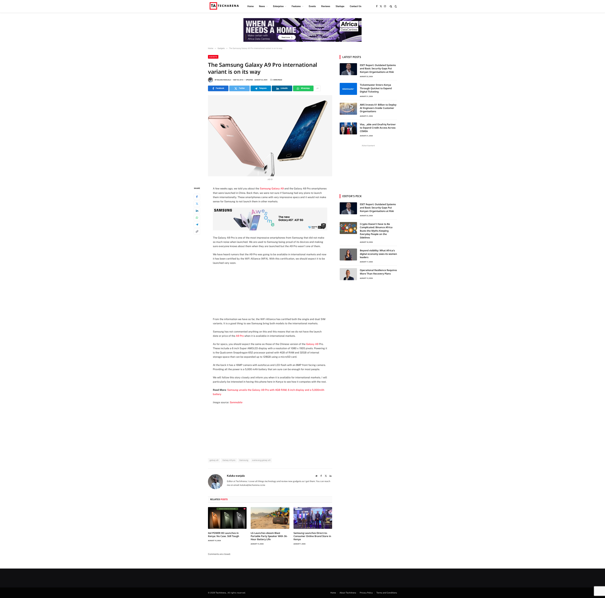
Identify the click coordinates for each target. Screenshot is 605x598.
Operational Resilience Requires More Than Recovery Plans (378, 272)
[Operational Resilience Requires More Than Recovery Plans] (348, 274)
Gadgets (213, 57)
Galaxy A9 (312, 344)
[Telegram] (197, 225)
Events (312, 6)
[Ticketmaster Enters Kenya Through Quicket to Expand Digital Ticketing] (348, 89)
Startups (340, 6)
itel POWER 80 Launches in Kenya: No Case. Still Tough (223, 534)
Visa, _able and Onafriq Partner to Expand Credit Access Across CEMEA (378, 128)
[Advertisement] (270, 291)
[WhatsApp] (197, 218)
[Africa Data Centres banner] (302, 30)
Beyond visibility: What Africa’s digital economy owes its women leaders (378, 254)
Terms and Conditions (386, 593)
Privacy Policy (366, 593)
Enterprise (278, 6)
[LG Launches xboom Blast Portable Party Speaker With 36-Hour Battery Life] (270, 518)
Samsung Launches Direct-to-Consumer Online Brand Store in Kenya (312, 536)
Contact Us (355, 6)
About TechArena (348, 593)
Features (296, 6)
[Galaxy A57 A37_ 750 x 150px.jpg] (270, 229)
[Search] (391, 6)
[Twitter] (197, 204)
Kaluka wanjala (224, 80)
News (262, 6)
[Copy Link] (197, 231)
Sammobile (236, 402)
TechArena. (221, 593)
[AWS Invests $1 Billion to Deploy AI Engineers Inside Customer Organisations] (348, 109)
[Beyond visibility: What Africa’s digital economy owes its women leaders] (348, 254)
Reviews (325, 6)
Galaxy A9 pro (228, 460)
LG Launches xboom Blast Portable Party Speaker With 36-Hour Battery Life (269, 536)
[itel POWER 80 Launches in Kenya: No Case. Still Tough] (227, 518)
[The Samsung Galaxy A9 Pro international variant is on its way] (270, 135)
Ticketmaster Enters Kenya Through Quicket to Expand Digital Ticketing (376, 88)
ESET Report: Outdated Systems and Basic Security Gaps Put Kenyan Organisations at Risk (378, 68)
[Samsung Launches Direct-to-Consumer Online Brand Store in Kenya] (313, 518)
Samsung (243, 460)
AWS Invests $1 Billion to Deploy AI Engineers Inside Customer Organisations (378, 108)
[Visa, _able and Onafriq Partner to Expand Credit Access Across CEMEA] (348, 128)
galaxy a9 (214, 460)
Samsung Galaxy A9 (272, 188)
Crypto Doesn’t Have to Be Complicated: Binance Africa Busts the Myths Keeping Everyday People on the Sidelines (376, 230)
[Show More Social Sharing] (317, 88)
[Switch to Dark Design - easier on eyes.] (395, 6)
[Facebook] (197, 197)
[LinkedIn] (197, 211)
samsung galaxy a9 (261, 460)
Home (250, 6)
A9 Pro (240, 335)
